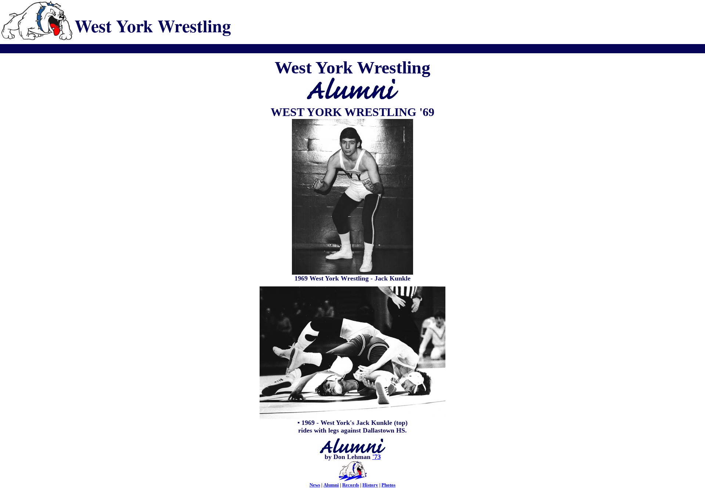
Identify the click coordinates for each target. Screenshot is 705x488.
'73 (376, 456)
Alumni (331, 485)
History (370, 485)
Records (350, 485)
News (315, 485)
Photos (388, 485)
